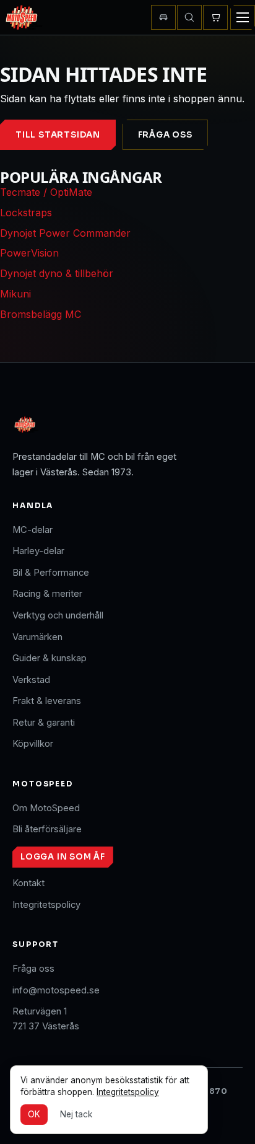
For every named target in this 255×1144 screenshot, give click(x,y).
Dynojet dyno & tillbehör (56, 273)
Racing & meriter (47, 593)
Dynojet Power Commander (65, 233)
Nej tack (76, 1114)
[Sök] (189, 17)
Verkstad (31, 679)
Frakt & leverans (46, 700)
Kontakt (28, 883)
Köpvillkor (32, 743)
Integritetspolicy (46, 904)
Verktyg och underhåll (57, 615)
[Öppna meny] (242, 17)
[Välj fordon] (163, 17)
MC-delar (32, 529)
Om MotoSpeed (46, 808)
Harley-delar (38, 551)
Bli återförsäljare (47, 829)
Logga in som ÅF (62, 856)
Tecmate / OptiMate (46, 192)
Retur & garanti (43, 722)
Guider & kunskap (49, 658)
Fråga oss (165, 135)
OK (34, 1114)
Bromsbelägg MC (40, 314)
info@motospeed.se (56, 990)
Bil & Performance (50, 572)
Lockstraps (26, 212)
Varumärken (37, 637)
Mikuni (15, 294)
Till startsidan (57, 135)
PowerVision (29, 253)
